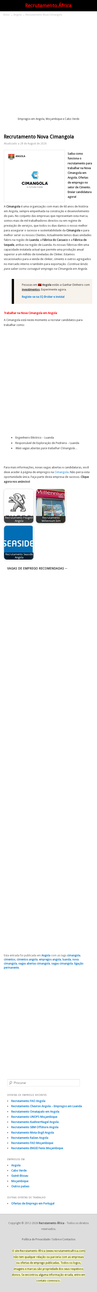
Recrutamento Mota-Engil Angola (32, 1132)
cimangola (73, 955)
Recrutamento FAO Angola (28, 1101)
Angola (18, 14)
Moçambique (19, 1181)
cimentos (9, 959)
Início (6, 14)
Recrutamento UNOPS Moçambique (34, 1116)
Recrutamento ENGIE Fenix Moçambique (37, 1148)
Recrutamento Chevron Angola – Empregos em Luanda (46, 1106)
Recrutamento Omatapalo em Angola (35, 1111)
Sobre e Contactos (63, 1239)
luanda (66, 959)
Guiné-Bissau (19, 1175)
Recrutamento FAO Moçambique (32, 1143)
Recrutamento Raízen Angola (29, 1137)
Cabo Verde (19, 1170)
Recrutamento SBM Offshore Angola (34, 1127)
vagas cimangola (62, 963)
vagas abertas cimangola (34, 963)
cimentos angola (27, 959)
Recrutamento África (48, 5)
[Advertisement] (48, 66)
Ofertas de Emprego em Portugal (32, 1203)
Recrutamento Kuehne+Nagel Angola (35, 1122)
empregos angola (50, 959)
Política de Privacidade (36, 1239)
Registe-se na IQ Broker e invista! (43, 296)
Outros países (20, 1186)
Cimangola (62, 472)
